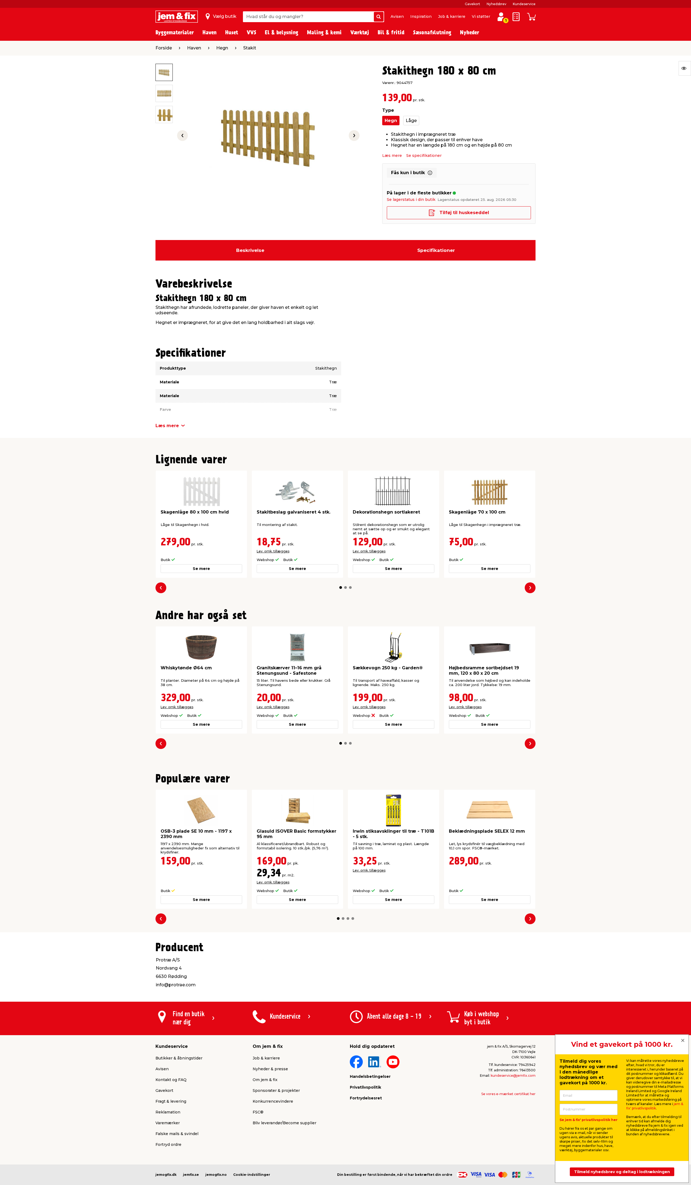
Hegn (391, 120)
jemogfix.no (216, 1174)
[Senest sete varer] (685, 68)
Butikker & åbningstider (178, 1058)
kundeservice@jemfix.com (513, 1075)
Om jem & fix (265, 1079)
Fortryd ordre (168, 1144)
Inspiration (421, 16)
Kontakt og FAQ (171, 1079)
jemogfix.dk (166, 1174)
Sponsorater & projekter (276, 1090)
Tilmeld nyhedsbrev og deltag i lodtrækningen (622, 1171)
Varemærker (167, 1122)
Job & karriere (451, 16)
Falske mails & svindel (176, 1133)
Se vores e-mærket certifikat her (508, 1094)
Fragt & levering (170, 1101)
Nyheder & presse (270, 1068)
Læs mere (392, 155)
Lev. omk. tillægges (273, 551)
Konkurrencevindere (273, 1101)
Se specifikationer (424, 155)
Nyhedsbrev (496, 4)
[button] (340, 587)
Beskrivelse (250, 250)
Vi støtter (481, 16)
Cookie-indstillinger (251, 1174)
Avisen (397, 16)
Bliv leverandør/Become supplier (284, 1122)
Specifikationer (436, 250)
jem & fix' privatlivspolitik (654, 1106)
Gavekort (472, 4)
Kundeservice (524, 4)
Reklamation (167, 1112)
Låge (411, 120)
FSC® (258, 1112)
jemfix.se (191, 1174)
